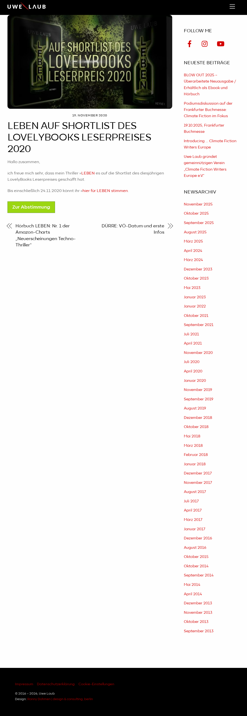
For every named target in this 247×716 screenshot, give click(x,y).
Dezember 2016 (198, 538)
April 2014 (193, 594)
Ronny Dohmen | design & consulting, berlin (60, 699)
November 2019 (198, 390)
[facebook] (190, 44)
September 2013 (198, 631)
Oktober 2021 (196, 316)
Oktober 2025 (196, 213)
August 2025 (195, 232)
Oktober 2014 (196, 566)
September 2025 (199, 223)
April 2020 (193, 371)
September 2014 (198, 575)
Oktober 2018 (196, 427)
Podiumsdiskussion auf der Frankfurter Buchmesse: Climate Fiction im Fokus (208, 110)
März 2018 (193, 446)
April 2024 (193, 251)
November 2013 (198, 612)
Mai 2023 (192, 288)
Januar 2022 (195, 306)
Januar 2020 (195, 381)
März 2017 (193, 520)
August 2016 (195, 548)
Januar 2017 (194, 529)
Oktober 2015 (196, 557)
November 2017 (198, 483)
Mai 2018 (192, 436)
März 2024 (193, 260)
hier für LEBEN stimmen (105, 191)
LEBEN (88, 173)
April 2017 (193, 510)
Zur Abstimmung (31, 207)
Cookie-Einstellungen (96, 684)
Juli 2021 (191, 334)
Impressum (24, 684)
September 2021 (198, 325)
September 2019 (198, 399)
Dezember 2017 (198, 473)
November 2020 (198, 353)
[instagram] (206, 44)
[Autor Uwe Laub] (26, 10)
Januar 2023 (195, 297)
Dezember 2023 (198, 269)
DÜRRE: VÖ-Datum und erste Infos (133, 229)
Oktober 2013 (196, 622)
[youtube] (221, 44)
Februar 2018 (196, 455)
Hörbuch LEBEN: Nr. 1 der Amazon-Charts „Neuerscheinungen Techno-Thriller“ (45, 235)
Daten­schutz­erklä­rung (56, 684)
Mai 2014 (192, 585)
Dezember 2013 (198, 603)
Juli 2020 (191, 362)
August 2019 (195, 408)
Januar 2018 (195, 464)
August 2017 (195, 492)
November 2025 (198, 204)
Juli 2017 (191, 501)
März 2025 (193, 241)
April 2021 (193, 343)
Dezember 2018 (198, 418)
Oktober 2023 (196, 278)
